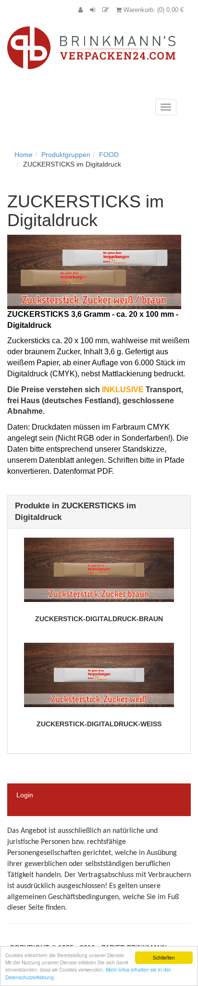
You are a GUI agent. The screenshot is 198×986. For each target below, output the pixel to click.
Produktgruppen (65, 154)
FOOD (109, 154)
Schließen (164, 957)
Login (24, 795)
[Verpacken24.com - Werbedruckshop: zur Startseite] (91, 47)
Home (23, 154)
